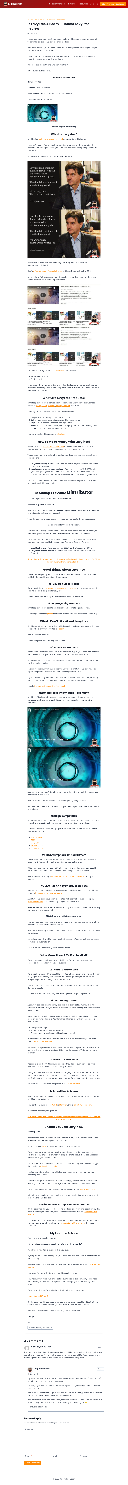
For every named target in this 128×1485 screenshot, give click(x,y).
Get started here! (87, 1189)
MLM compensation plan (53, 446)
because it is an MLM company (48, 893)
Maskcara (35, 845)
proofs (50, 614)
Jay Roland (33, 34)
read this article (75, 1084)
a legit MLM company (83, 1105)
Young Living (41, 405)
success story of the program (72, 1223)
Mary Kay (52, 405)
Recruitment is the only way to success (68, 876)
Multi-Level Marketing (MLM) (51, 139)
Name (28, 1456)
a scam (60, 629)
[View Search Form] (97, 4)
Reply (100, 1347)
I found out (59, 370)
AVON (54, 1105)
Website (83, 1456)
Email (55, 1456)
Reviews (31, 20)
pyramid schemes (35, 901)
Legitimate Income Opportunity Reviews (50, 20)
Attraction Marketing (49, 1166)
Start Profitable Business (113, 4)
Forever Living (36, 837)
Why (44, 1146)
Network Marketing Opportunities (40, 1328)
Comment (30, 1429)
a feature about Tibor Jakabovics (47, 271)
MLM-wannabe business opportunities (60, 588)
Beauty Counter (63, 405)
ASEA (33, 840)
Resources (83, 4)
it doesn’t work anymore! (42, 1041)
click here (61, 434)
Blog (92, 4)
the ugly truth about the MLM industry (50, 686)
